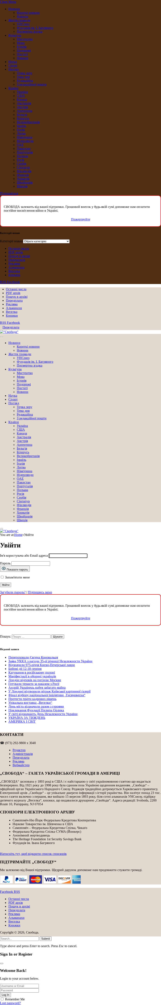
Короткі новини (28, 12)
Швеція (22, 186)
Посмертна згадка (29, 31)
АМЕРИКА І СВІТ (22, 721)
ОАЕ (20, 145)
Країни (13, 88)
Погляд (13, 69)
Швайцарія (24, 182)
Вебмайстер (21, 765)
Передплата (16, 260)
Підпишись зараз (40, 592)
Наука (12, 62)
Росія (20, 160)
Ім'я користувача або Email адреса (24, 555)
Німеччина (24, 137)
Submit (45, 938)
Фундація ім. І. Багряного (35, 28)
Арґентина (24, 111)
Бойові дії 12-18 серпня (25, 668)
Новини (14, 9)
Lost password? (10, 1003)
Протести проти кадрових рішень (32, 699)
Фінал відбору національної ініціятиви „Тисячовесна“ (46, 695)
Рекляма (14, 263)
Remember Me (15, 999)
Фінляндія (24, 171)
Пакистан (24, 148)
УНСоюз (23, 24)
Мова (21, 43)
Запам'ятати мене (17, 577)
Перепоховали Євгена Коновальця (33, 657)
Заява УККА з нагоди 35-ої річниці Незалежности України (50, 661)
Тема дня (23, 77)
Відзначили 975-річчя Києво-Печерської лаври (41, 665)
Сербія (21, 163)
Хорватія (23, 178)
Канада (22, 99)
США (21, 95)
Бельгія (22, 114)
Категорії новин (11, 241)
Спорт (12, 65)
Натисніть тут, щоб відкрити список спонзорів (33, 854)
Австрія (22, 107)
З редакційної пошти (32, 84)
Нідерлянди (25, 141)
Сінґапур (23, 167)
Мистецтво (25, 39)
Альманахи (16, 267)
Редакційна (25, 80)
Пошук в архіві (19, 256)
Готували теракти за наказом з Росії (33, 684)
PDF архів (15, 252)
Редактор (19, 750)
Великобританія (28, 122)
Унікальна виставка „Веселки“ (30, 702)
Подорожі (24, 50)
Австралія (24, 103)
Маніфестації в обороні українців (32, 676)
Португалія (25, 152)
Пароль (5, 563)
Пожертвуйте (80, 219)
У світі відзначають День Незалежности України (43, 714)
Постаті (22, 54)
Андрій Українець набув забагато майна (37, 687)
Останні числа (18, 248)
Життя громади (19, 20)
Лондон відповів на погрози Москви (34, 680)
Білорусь (23, 118)
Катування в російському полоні (31, 672)
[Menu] (1, 336)
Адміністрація (23, 754)
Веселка (14, 271)
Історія (21, 46)
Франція (23, 175)
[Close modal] (1, 963)
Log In (5, 994)
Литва (21, 133)
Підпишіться (9, 193)
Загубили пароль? (13, 592)
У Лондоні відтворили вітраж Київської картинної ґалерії (49, 691)
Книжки (14, 275)
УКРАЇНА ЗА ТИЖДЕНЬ (26, 718)
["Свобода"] (9, 332)
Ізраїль (21, 126)
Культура (14, 35)
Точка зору (24, 73)
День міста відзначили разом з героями (36, 706)
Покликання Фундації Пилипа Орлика (36, 710)
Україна (22, 92)
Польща (22, 156)
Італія (21, 129)
